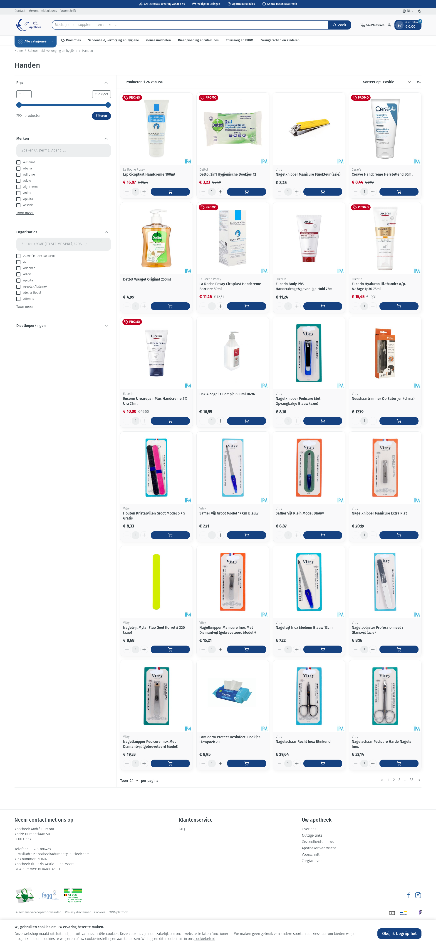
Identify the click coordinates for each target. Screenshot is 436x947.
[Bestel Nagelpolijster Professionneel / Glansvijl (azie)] (399, 649)
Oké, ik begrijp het (399, 933)
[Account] (389, 25)
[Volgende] (418, 780)
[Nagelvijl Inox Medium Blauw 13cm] (309, 582)
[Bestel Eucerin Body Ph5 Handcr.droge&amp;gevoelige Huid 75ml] (322, 306)
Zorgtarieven (312, 861)
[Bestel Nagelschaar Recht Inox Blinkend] (322, 763)
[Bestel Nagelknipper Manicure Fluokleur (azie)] (322, 192)
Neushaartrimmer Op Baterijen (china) (383, 398)
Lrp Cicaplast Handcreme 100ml (149, 174)
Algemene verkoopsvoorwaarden (38, 912)
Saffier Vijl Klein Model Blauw (300, 513)
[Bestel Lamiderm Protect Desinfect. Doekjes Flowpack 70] (246, 763)
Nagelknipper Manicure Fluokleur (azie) (308, 174)
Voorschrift (68, 11)
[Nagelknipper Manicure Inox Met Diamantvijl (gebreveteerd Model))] (233, 582)
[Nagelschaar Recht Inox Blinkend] (309, 696)
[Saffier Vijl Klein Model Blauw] (309, 468)
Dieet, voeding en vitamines (198, 40)
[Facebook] (408, 895)
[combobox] (190, 25)
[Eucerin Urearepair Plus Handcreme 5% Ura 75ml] (156, 353)
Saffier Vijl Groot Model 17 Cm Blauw (228, 513)
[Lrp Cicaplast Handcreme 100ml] (156, 129)
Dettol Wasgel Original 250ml (147, 279)
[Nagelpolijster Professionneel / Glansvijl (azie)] (385, 582)
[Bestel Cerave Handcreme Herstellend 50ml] (399, 192)
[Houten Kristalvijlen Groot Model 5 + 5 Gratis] (156, 468)
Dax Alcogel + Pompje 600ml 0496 (227, 394)
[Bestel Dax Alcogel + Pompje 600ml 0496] (246, 421)
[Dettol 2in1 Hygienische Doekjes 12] (233, 129)
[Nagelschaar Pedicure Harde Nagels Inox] (385, 696)
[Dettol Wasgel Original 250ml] (156, 238)
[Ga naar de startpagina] (29, 25)
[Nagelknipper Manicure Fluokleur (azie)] (309, 129)
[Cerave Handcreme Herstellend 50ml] (385, 129)
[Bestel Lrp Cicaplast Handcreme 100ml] (170, 192)
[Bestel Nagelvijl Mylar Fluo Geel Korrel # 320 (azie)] (170, 649)
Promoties (73, 40)
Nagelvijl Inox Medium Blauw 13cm (304, 627)
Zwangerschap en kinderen (280, 40)
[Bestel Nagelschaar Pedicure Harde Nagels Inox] (399, 763)
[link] (383, 780)
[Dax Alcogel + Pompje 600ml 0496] (233, 353)
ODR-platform (119, 912)
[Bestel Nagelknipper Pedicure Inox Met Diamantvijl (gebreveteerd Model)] (170, 763)
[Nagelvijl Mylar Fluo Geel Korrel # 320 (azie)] (156, 582)
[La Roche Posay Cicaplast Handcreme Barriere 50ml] (233, 238)
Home (19, 51)
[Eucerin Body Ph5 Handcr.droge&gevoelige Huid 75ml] (309, 238)
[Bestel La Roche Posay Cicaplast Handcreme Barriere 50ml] (246, 306)
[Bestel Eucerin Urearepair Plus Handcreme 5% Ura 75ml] (170, 421)
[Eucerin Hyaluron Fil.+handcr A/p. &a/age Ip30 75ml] (385, 238)
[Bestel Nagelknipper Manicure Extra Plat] (399, 535)
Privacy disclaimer (78, 912)
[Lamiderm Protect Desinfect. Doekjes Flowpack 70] (233, 696)
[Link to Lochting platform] (420, 912)
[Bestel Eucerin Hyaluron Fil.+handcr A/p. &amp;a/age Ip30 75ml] (399, 306)
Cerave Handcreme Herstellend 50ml (382, 174)
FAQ (182, 829)
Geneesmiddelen (158, 40)
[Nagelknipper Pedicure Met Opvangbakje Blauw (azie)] (309, 353)
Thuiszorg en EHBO (239, 40)
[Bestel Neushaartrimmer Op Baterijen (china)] (399, 421)
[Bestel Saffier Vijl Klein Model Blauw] (322, 535)
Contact (20, 11)
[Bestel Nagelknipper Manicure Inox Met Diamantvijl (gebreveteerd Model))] (246, 649)
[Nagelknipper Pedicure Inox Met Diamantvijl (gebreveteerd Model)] (156, 696)
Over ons (309, 829)
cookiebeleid (204, 939)
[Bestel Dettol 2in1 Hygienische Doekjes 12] (246, 192)
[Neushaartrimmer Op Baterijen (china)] (385, 353)
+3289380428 (40, 849)
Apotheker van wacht (319, 848)
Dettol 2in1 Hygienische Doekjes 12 (227, 174)
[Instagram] (418, 895)
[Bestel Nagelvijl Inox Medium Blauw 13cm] (322, 649)
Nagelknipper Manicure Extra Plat (379, 513)
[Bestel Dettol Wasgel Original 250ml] (170, 306)
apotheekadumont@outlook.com (63, 854)
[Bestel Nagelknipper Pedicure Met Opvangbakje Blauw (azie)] (322, 421)
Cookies (99, 912)
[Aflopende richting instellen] (418, 82)
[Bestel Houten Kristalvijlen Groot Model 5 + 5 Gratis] (170, 535)
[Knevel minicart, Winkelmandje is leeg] (399, 25)
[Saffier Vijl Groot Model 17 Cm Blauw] (233, 468)
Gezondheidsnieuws (43, 11)
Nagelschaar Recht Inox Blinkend (303, 741)
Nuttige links (312, 836)
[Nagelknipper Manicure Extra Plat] (385, 468)
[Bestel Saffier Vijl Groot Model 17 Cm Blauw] (246, 535)
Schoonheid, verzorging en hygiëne (113, 40)
